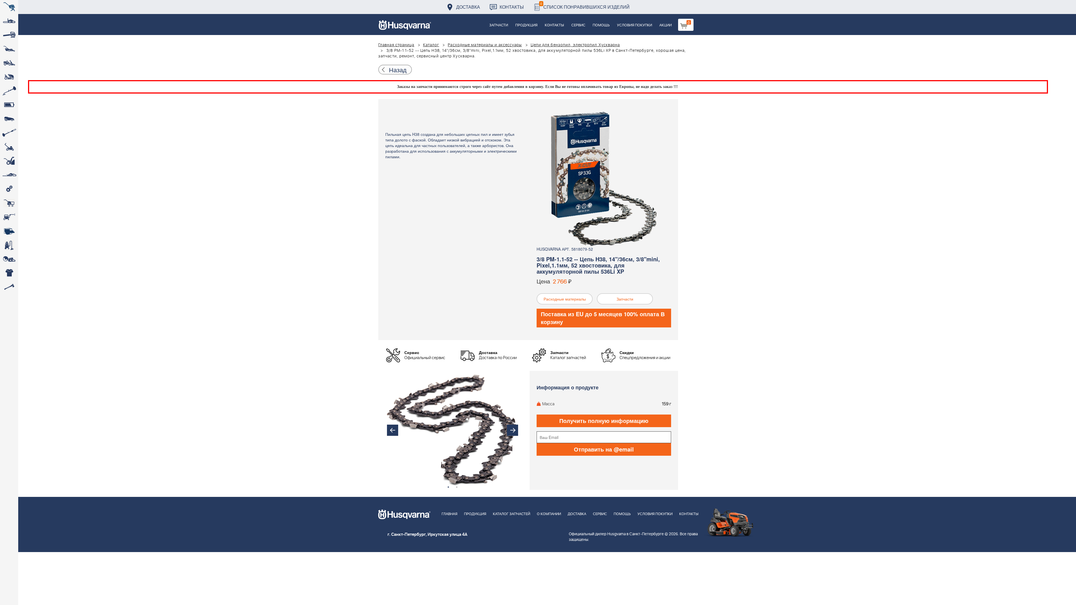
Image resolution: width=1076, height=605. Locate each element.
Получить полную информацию (603, 420)
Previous (392, 430)
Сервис (578, 25)
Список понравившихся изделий (585, 5)
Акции (665, 25)
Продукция (526, 25)
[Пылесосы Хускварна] (9, 245)
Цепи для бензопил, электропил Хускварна (575, 45)
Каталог (431, 45)
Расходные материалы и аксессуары (485, 45)
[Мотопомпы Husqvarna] (9, 231)
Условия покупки (634, 25)
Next (512, 430)
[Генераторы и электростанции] (9, 203)
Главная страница (396, 45)
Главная (449, 514)
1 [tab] (448, 487)
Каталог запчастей (511, 514)
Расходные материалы (565, 299)
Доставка (468, 7)
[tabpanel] (452, 430)
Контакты (512, 7)
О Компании (549, 514)
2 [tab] (457, 487)
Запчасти (498, 25)
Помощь (601, 25)
